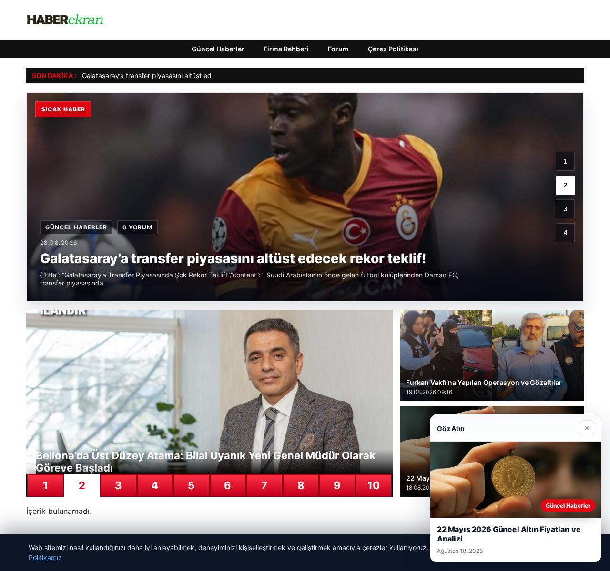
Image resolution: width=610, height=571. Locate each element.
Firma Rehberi (286, 49)
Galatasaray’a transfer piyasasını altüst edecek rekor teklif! (173, 75)
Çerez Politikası (393, 49)
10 (373, 485)
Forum (338, 49)
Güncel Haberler (218, 49)
